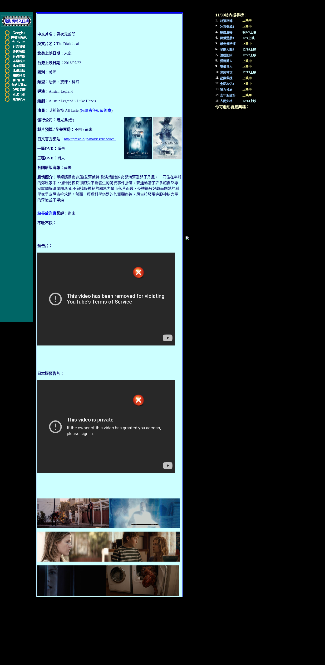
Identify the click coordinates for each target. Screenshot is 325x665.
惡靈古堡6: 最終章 (96, 110)
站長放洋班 (46, 213)
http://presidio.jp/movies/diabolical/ (90, 139)
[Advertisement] (18, 175)
